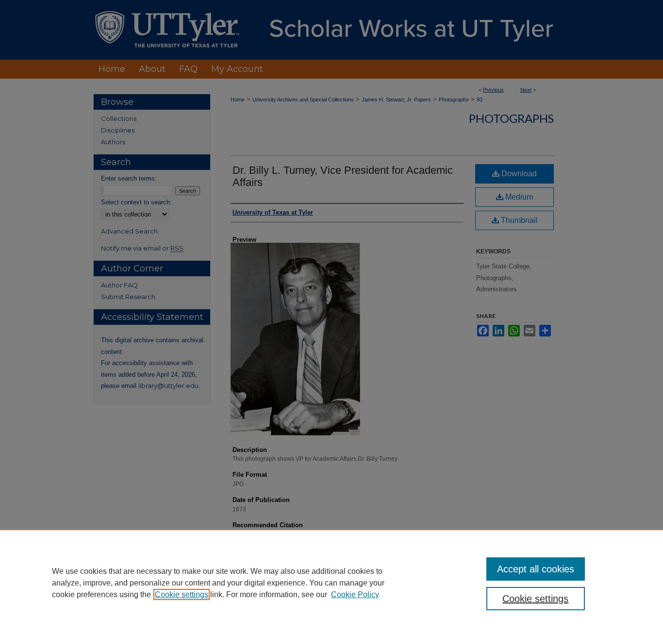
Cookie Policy (355, 594)
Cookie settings (181, 594)
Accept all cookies (535, 569)
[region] (331, 582)
